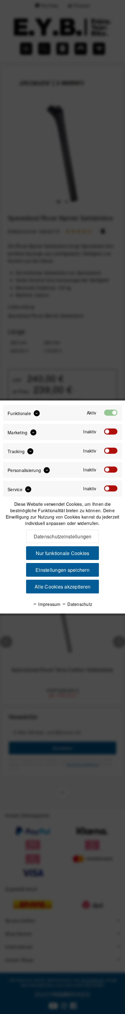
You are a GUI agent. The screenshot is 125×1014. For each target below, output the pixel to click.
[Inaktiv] (110, 431)
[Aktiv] (110, 413)
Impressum (49, 604)
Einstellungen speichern (62, 569)
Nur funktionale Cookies (63, 553)
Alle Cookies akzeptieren (62, 586)
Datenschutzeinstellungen (63, 536)
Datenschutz (79, 604)
